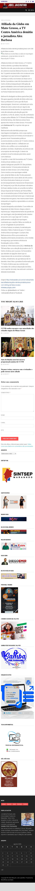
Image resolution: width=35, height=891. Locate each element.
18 (12, 859)
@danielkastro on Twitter (16, 290)
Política (25, 804)
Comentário (5, 392)
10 (8, 856)
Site (2, 430)
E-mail (3, 422)
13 (22, 856)
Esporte (9, 804)
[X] (28, 1)
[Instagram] (31, 1)
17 (8, 859)
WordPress (4, 880)
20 (22, 859)
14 (26, 856)
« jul (2, 870)
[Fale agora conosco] (17, 698)
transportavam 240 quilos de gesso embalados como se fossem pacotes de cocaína (16, 86)
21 (26, 859)
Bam (12, 880)
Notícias (19, 804)
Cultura (3, 804)
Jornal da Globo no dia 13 (12, 175)
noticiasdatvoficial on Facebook (11, 293)
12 (17, 856)
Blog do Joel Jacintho (25, 834)
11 (12, 856)
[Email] (33, 1)
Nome (3, 415)
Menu (32, 10)
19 (17, 859)
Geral (14, 804)
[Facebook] (26, 1)
